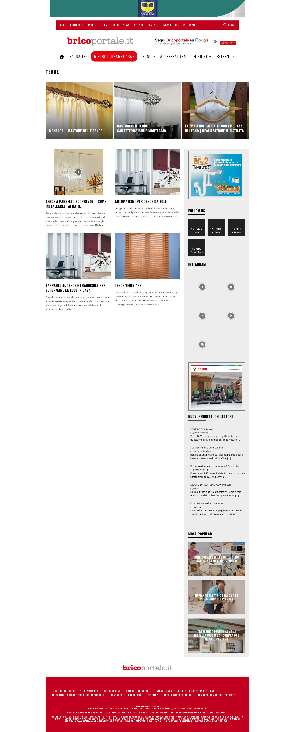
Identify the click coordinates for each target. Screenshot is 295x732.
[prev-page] (233, 548)
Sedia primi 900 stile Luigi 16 (206, 447)
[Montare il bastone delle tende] (79, 110)
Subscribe (197, 240)
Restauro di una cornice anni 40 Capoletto (214, 466)
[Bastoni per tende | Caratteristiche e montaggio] (147, 110)
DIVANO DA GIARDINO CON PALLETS (211, 484)
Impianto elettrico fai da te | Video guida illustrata (216, 597)
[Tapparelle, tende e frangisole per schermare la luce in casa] (78, 256)
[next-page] (239, 548)
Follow (217, 220)
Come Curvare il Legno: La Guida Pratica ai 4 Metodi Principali (217, 559)
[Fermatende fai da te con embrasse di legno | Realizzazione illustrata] (215, 110)
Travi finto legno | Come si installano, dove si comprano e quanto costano (216, 635)
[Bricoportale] (99, 41)
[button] (229, 24)
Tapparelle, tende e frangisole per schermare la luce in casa (76, 288)
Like (197, 220)
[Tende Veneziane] (147, 256)
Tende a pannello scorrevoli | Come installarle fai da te (76, 204)
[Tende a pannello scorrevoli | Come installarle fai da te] (78, 172)
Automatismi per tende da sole (141, 201)
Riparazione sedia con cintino (207, 503)
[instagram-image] (202, 287)
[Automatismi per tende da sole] (147, 172)
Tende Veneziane (128, 285)
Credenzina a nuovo (201, 429)
